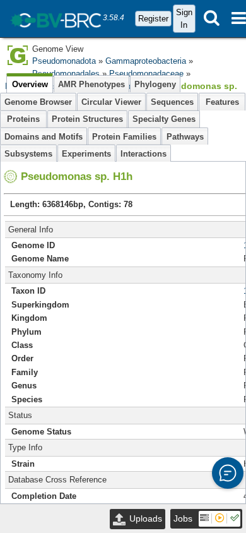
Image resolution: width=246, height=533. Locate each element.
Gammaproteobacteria (145, 61)
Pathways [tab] (185, 136)
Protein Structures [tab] (87, 119)
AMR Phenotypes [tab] (91, 84)
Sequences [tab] (172, 102)
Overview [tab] (30, 84)
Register (153, 18)
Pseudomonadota (64, 61)
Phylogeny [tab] (155, 84)
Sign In (184, 18)
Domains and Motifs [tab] (43, 136)
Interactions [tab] (143, 154)
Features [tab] (222, 102)
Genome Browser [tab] (38, 102)
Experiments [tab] (86, 154)
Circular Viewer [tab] (111, 102)
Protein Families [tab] (124, 136)
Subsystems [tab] (28, 154)
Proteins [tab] (23, 119)
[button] (227, 473)
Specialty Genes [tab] (164, 119)
